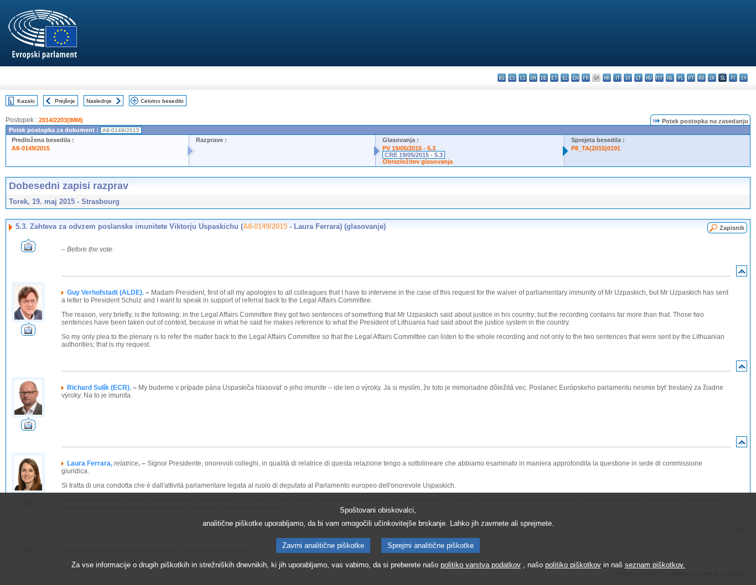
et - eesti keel (554, 78)
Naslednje (99, 101)
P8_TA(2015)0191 (595, 148)
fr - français (586, 78)
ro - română (701, 78)
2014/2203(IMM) (61, 120)
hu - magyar (649, 78)
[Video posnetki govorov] (28, 249)
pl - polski (680, 78)
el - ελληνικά (565, 78)
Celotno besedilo (162, 101)
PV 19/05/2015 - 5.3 (409, 148)
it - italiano (617, 78)
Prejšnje (65, 101)
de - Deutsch (544, 78)
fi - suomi (733, 78)
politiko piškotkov (573, 565)
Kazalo (26, 101)
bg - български (502, 78)
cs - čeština (523, 78)
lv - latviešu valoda (628, 78)
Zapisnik (731, 227)
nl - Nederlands (670, 78)
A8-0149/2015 (31, 148)
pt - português (691, 78)
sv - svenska (743, 78)
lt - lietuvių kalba (638, 78)
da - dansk (533, 78)
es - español (512, 78)
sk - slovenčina (712, 78)
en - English (575, 78)
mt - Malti (659, 78)
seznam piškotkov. (655, 565)
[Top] (741, 273)
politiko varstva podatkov (481, 565)
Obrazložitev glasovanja (417, 161)
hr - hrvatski (607, 78)
